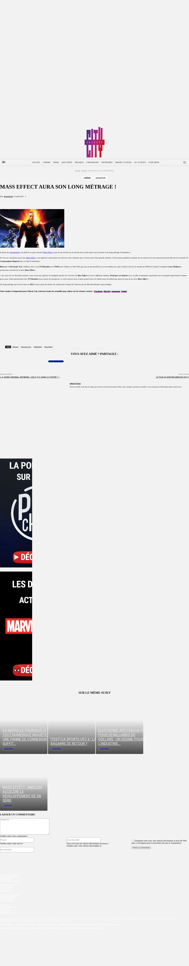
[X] (35, 201)
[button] (184, 162)
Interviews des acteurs (8, 907)
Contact (19, 924)
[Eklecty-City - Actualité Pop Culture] (95, 142)
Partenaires (92, 924)
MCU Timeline (113, 924)
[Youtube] (26, 128)
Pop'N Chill (102, 924)
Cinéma (84, 171)
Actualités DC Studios (8, 897)
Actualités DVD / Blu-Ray (9, 881)
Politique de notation (66, 924)
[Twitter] (6, 128)
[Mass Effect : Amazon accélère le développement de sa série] (23, 782)
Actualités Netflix (6, 899)
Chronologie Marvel (7, 913)
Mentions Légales (30, 924)
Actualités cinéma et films (9, 877)
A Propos (10, 924)
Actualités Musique (7, 887)
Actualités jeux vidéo (7, 885)
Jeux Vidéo (8, 749)
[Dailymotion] (21, 128)
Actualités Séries (6, 879)
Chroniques (4, 905)
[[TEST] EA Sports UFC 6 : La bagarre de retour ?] (71, 725)
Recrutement (81, 924)
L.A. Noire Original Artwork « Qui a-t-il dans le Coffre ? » (30, 377)
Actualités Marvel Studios (9, 895)
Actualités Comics (6, 889)
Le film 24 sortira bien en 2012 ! (172, 377)
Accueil (77, 171)
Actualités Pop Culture (8, 875)
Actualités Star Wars (7, 901)
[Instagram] (16, 128)
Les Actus (100, 177)
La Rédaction (5, 911)
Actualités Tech (5, 891)
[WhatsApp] (44, 201)
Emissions (3, 909)
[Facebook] (2, 128)
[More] (53, 201)
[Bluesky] (11, 128)
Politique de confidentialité (47, 924)
